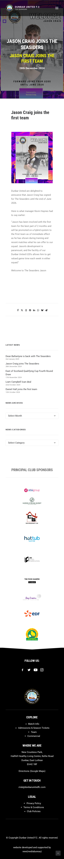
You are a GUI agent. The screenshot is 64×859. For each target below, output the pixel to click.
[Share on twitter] (22, 310)
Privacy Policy (34, 803)
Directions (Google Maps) (32, 771)
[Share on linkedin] (34, 310)
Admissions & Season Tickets (33, 728)
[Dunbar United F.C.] (22, 8)
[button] (57, 8)
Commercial (33, 736)
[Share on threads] (26, 310)
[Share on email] (46, 310)
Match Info (33, 724)
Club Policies (34, 811)
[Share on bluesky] (42, 310)
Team (34, 732)
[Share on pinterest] (30, 310)
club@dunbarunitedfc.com (32, 787)
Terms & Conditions (33, 807)
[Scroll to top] (58, 853)
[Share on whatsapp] (38, 310)
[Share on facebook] (18, 310)
